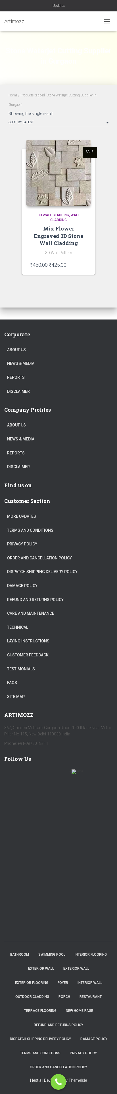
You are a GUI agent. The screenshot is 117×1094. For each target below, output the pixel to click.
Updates (59, 6)
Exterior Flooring (31, 983)
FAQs (12, 682)
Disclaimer (18, 391)
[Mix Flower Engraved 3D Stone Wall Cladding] (58, 173)
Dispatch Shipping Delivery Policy (42, 571)
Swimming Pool (51, 955)
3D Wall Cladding (53, 215)
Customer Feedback (28, 655)
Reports (16, 377)
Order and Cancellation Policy (39, 558)
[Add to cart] (84, 265)
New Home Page (79, 1011)
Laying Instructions (28, 641)
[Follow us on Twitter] (27, 775)
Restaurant (91, 997)
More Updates (21, 516)
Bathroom (19, 955)
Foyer (63, 983)
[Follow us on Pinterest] (44, 775)
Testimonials (21, 669)
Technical (17, 627)
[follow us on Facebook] (11, 775)
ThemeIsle (77, 1080)
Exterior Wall (41, 968)
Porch (64, 997)
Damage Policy (22, 585)
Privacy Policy (22, 544)
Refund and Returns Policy (35, 599)
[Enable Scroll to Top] (106, 1082)
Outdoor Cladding (32, 997)
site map (16, 696)
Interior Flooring (91, 955)
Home (13, 95)
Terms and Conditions (30, 530)
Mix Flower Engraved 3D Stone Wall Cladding (58, 235)
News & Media (20, 363)
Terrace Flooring (40, 1011)
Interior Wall (90, 983)
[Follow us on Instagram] (60, 775)
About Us (16, 349)
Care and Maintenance (30, 613)
